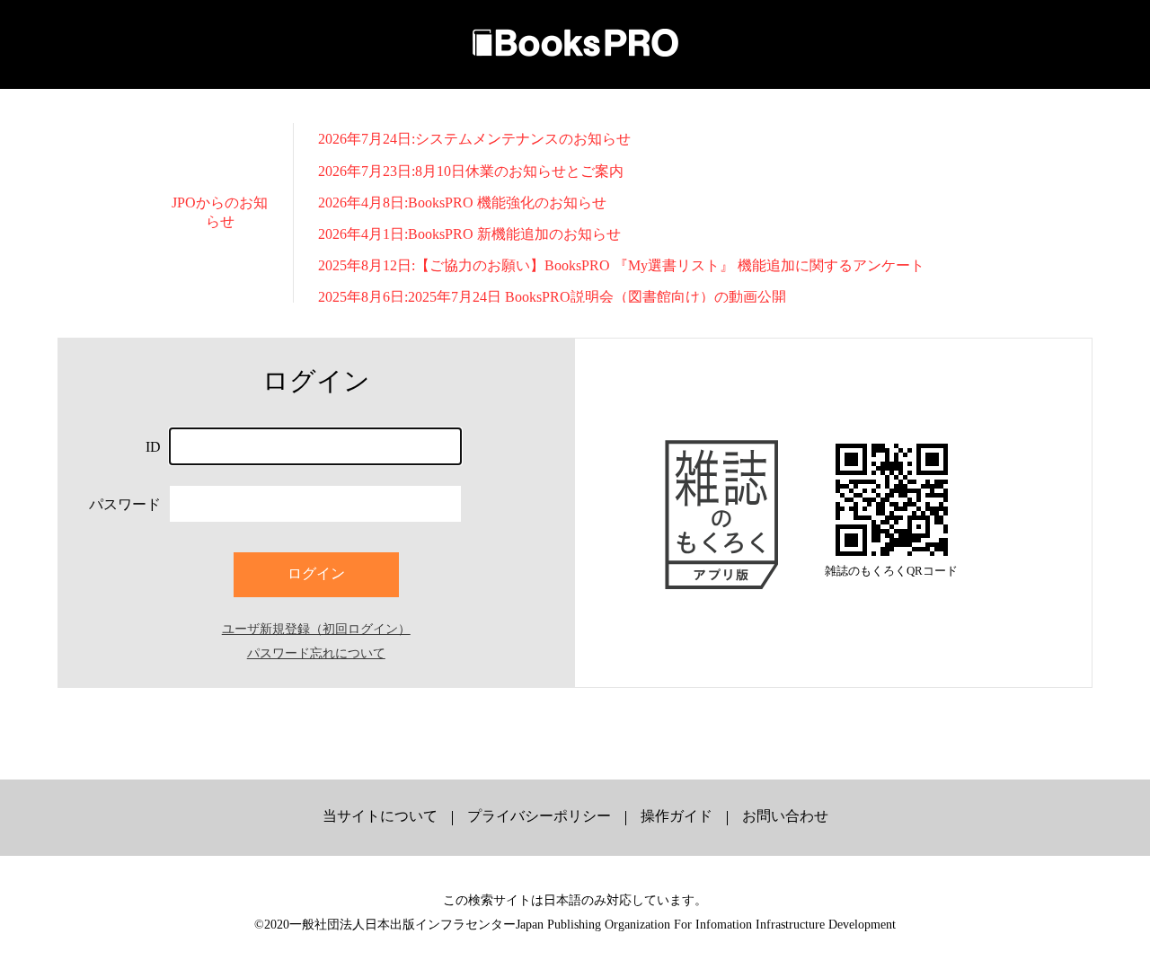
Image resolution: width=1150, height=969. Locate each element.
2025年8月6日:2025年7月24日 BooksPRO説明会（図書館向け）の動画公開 (552, 296)
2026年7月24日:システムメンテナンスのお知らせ (474, 138)
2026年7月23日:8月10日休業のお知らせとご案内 (471, 171)
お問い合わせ (785, 816)
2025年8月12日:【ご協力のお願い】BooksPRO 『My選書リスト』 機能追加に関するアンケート (621, 265)
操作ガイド (676, 816)
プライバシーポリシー (539, 816)
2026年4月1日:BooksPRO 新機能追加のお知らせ (469, 234)
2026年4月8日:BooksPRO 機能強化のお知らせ (462, 202)
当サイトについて (380, 816)
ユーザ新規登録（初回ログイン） (316, 628)
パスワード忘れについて (316, 653)
